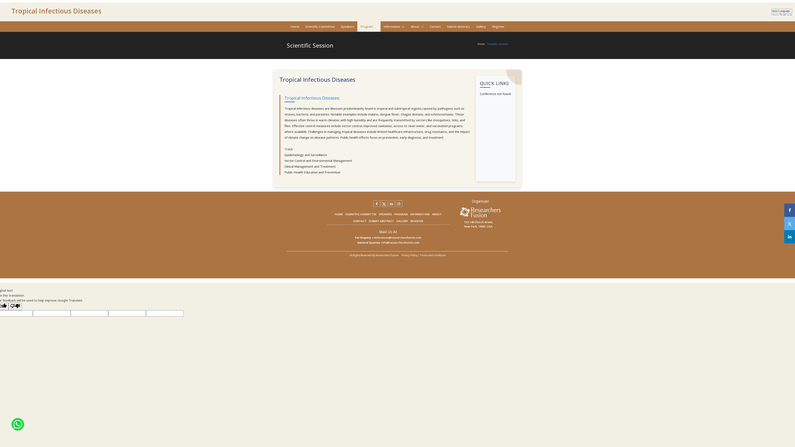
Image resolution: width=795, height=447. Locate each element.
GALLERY (402, 221)
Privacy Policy (409, 255)
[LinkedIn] (391, 203)
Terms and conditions (433, 255)
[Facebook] (376, 203)
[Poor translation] (15, 306)
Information (392, 26)
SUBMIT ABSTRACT (381, 221)
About (415, 26)
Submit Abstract (458, 26)
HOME (339, 214)
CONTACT (359, 221)
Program (367, 26)
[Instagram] (399, 203)
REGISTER (417, 221)
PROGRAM (401, 214)
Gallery (481, 26)
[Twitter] (384, 203)
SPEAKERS (385, 214)
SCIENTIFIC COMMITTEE (360, 214)
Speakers (347, 26)
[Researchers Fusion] (480, 212)
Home (294, 26)
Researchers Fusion (387, 255)
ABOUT (437, 214)
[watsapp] (18, 424)
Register (498, 26)
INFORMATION (420, 214)
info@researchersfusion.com (400, 242)
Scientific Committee (320, 26)
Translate (789, 15)
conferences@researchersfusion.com (396, 237)
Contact (435, 26)
